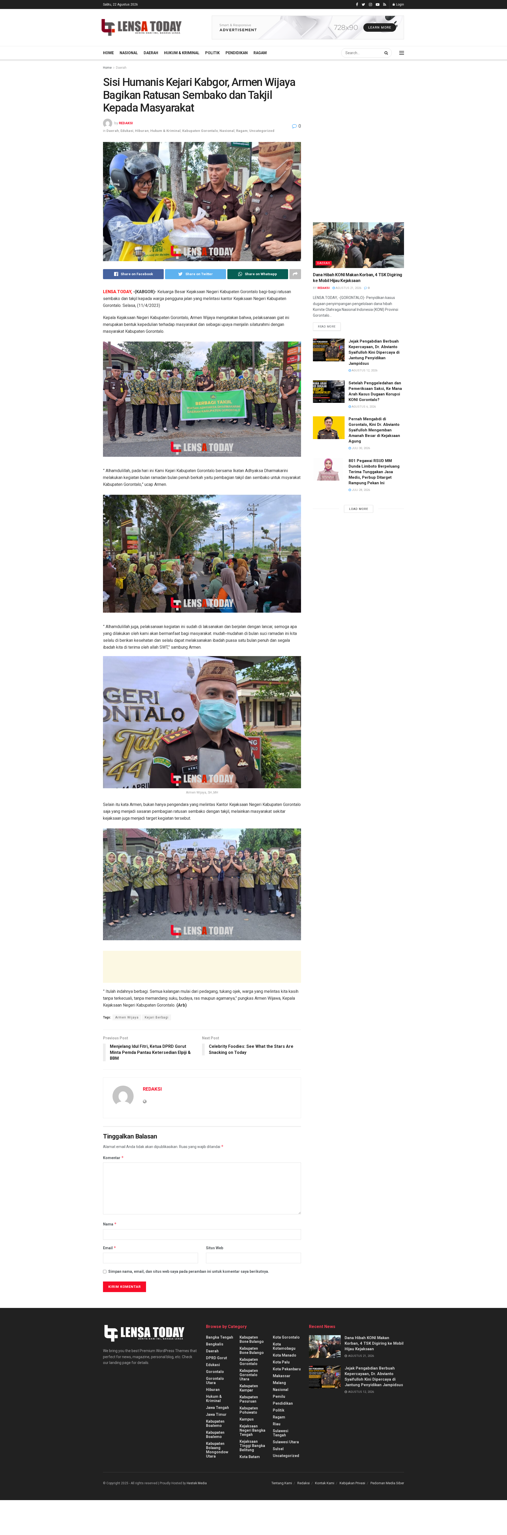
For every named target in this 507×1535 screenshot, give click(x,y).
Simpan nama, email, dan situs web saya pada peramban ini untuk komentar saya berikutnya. (188, 1271)
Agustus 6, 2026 (363, 406)
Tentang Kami (281, 1483)
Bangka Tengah (219, 1337)
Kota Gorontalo (286, 1337)
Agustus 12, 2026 (364, 370)
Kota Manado (284, 1355)
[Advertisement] (202, 967)
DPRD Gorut (216, 1358)
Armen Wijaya (127, 1017)
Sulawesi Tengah (280, 1433)
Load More (358, 509)
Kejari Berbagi (156, 1017)
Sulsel (278, 1449)
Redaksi (303, 1483)
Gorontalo (215, 1372)
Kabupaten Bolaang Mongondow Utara (217, 1449)
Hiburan (142, 131)
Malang (279, 1383)
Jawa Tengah (217, 1407)
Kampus (247, 1419)
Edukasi (126, 131)
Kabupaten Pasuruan (249, 1399)
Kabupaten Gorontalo (200, 131)
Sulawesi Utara (286, 1442)
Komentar (113, 1157)
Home (108, 53)
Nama (110, 1224)
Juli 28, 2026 (360, 490)
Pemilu (279, 1396)
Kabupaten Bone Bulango (252, 1339)
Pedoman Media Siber (387, 1483)
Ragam (260, 53)
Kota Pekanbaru (287, 1369)
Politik (212, 53)
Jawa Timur (216, 1414)
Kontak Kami (324, 1483)
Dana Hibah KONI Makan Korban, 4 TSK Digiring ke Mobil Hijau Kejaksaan (374, 1343)
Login (399, 4)
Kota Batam (250, 1457)
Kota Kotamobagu (284, 1346)
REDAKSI (126, 123)
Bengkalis (214, 1344)
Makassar (281, 1376)
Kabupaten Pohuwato (249, 1410)
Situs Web (214, 1248)
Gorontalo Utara (215, 1380)
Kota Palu (281, 1362)
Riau (276, 1424)
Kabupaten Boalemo (215, 1423)
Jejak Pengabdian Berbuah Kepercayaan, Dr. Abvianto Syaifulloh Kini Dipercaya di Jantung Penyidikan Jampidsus (374, 352)
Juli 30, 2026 (360, 448)
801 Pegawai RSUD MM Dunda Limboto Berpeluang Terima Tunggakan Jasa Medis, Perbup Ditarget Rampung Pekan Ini (374, 471)
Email (109, 1247)
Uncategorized (261, 131)
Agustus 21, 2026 (348, 288)
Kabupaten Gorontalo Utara (249, 1374)
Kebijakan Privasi (352, 1483)
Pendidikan (237, 53)
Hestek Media (197, 1483)
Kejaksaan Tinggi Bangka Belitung (252, 1445)
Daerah (151, 53)
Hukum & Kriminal (181, 53)
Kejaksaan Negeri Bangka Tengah (252, 1430)
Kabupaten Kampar (249, 1388)
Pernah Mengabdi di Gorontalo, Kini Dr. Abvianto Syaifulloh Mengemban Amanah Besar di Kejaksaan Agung (374, 430)
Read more (327, 326)
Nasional (129, 53)
